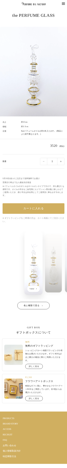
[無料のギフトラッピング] (13, 355)
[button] (63, 4)
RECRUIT (7, 434)
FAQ (5, 440)
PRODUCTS (8, 418)
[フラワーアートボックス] (13, 389)
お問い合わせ (9, 445)
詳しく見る (34, 366)
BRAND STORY (10, 423)
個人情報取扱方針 (12, 451)
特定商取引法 (9, 456)
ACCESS (7, 429)
